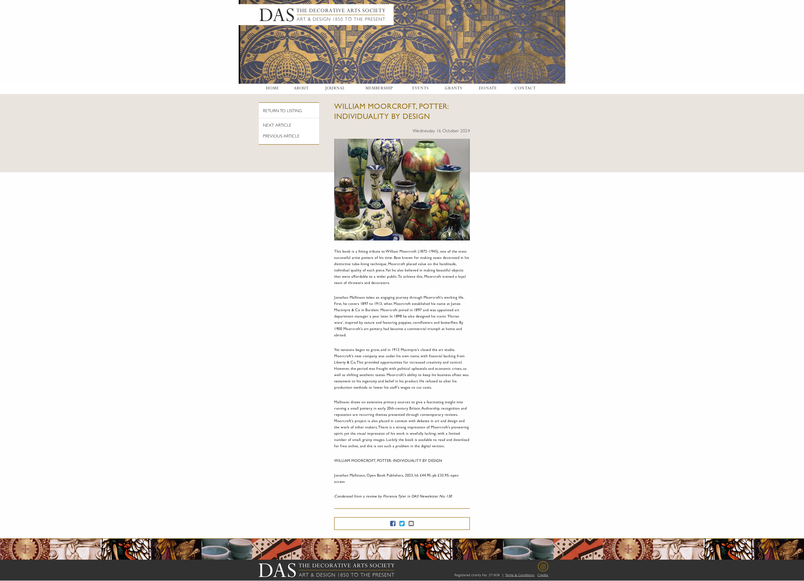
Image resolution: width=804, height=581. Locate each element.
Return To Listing (282, 111)
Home (272, 88)
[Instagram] (543, 566)
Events (420, 88)
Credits (542, 575)
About (301, 88)
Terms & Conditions (519, 575)
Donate (488, 88)
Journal (335, 88)
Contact (525, 88)
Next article (277, 126)
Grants (453, 88)
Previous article (281, 137)
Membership (379, 88)
